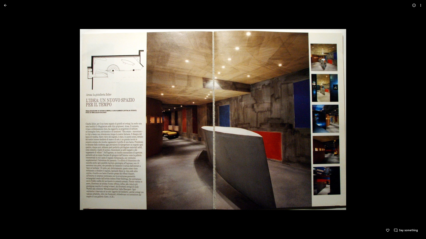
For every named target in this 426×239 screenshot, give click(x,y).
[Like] (388, 230)
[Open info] (414, 5)
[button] (9, 119)
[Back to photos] (5, 5)
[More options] (420, 5)
